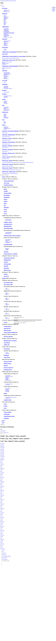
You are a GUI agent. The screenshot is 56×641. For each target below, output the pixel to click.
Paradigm (26, 162)
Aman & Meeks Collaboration (8, 88)
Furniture (4, 94)
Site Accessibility (4, 557)
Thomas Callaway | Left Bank (10, 253)
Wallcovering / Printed (7, 167)
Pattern (5, 19)
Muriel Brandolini (6, 35)
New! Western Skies (6, 72)
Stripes (5, 23)
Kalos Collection (16, 58)
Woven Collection (4, 61)
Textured (5, 114)
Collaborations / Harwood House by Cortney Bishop (13, 56)
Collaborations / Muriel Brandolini (10, 66)
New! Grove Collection (5, 58)
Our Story (53, 8)
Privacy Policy (4, 554)
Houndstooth (5, 18)
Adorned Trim (6, 86)
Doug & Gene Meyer (7, 109)
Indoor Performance (5, 54)
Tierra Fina (6, 183)
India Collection (9, 61)
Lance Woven (6, 103)
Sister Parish (15, 169)
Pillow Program (6, 87)
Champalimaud (6, 28)
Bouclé (5, 15)
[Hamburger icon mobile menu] (3, 0)
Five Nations (12, 169)
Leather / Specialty (6, 156)
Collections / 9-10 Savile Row (8, 142)
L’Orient (3, 62)
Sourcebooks (5, 127)
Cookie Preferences (4, 559)
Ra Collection (4, 64)
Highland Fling (6, 41)
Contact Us (3, 549)
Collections (4, 39)
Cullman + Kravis (6, 29)
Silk (4, 21)
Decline (18, 323)
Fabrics (3, 6)
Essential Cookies (16, 322)
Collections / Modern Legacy (8, 153)
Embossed (3, 158)
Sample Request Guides (7, 128)
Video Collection (6, 126)
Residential (5, 102)
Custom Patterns (7, 326)
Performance (5, 47)
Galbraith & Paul (6, 110)
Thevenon (5, 36)
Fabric (3, 132)
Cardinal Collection (11, 58)
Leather (4, 99)
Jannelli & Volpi (6, 117)
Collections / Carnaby (7, 138)
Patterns (5, 108)
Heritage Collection (8, 336)
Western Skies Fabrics (7, 10)
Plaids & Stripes (7, 363)
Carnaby (5, 42)
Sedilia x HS (5, 97)
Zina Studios (19, 169)
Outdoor (5, 49)
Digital (5, 116)
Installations (54, 7)
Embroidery (5, 84)
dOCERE (23, 162)
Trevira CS (6, 276)
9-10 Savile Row (6, 43)
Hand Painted (7, 158)
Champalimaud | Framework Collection (7, 173)
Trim (3, 119)
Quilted (5, 20)
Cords (5, 121)
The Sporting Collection (7, 40)
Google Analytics (22, 322)
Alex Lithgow (6, 96)
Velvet (5, 211)
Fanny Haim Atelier (6, 31)
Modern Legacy (6, 45)
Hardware (4, 90)
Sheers (5, 203)
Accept (15, 323)
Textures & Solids (8, 361)
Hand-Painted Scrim (30, 162)
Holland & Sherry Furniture (8, 95)
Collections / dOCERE (7, 145)
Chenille (5, 16)
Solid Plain (5, 22)
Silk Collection (8, 384)
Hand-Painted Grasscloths (10, 162)
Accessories (4, 80)
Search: (1, 433)
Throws (5, 82)
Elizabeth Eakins (6, 30)
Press (3, 423)
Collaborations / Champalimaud (9, 51)
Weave (5, 24)
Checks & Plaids (7, 193)
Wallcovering (5, 112)
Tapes (4, 123)
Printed (5, 115)
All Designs (4, 13)
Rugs (3, 105)
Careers (53, 9)
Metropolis (5, 44)
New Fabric (4, 8)
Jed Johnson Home (6, 34)
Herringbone (5, 17)
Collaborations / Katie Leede (8, 60)
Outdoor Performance (5, 53)
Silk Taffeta (7, 248)
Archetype (15, 162)
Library (4, 125)
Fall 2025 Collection (6, 11)
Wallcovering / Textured (7, 164)
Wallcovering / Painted (7, 160)
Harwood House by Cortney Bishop (9, 32)
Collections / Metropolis (7, 149)
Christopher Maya (8, 224)
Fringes (5, 122)
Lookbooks (5, 129)
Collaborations (5, 26)
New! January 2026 (6, 73)
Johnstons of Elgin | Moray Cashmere (9, 33)
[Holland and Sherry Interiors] (11, 0)
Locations (53, 10)
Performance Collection (5, 63)
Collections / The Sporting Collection (10, 131)
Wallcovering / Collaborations (9, 171)
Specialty (5, 101)
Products (3, 68)
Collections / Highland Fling (8, 134)
